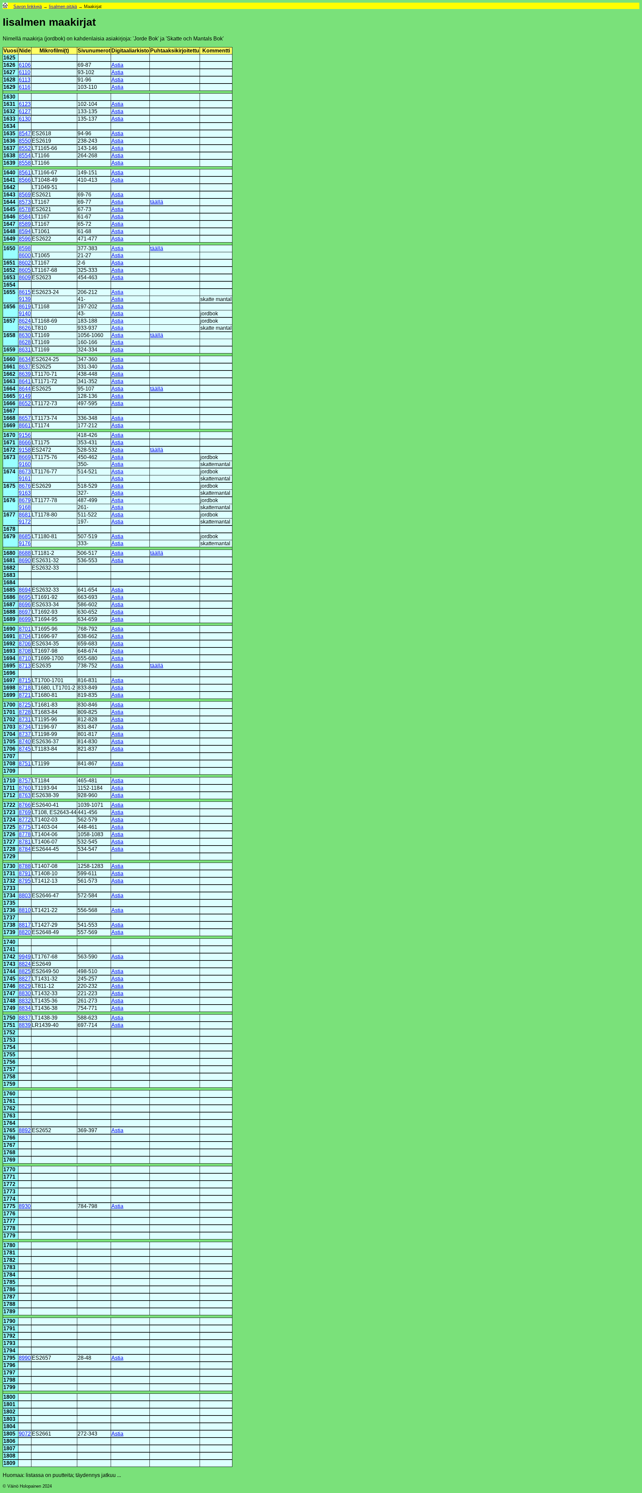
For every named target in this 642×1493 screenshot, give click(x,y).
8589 (25, 224)
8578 (25, 209)
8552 (25, 148)
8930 (25, 1206)
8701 (25, 629)
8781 (25, 842)
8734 (25, 727)
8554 (25, 155)
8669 (25, 457)
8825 (25, 971)
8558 (25, 163)
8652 (25, 403)
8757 (25, 780)
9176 (25, 543)
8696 (25, 604)
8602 (25, 263)
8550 (25, 141)
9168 (25, 507)
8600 (25, 255)
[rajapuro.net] (5, 6)
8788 (25, 866)
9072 (25, 1434)
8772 (25, 820)
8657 (25, 418)
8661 (25, 425)
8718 (25, 688)
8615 (25, 292)
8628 (25, 342)
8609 (25, 277)
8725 (25, 705)
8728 (25, 712)
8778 (25, 834)
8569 (25, 194)
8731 (25, 719)
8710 (25, 658)
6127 (25, 111)
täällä (156, 202)
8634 (25, 359)
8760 (25, 788)
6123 (25, 104)
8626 (25, 328)
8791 (25, 873)
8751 (25, 763)
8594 (25, 231)
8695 (25, 597)
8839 (25, 1025)
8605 (25, 270)
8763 (25, 795)
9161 (25, 478)
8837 (25, 1018)
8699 (25, 619)
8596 (25, 239)
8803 (25, 895)
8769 (25, 812)
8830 (25, 993)
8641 (25, 381)
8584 (25, 216)
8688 (25, 553)
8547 (25, 133)
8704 (25, 636)
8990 (25, 1358)
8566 (25, 180)
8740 (25, 741)
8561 (25, 172)
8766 (25, 805)
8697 (25, 612)
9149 (25, 396)
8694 (25, 590)
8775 (25, 827)
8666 (25, 442)
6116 (24, 87)
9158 (25, 450)
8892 (25, 1130)
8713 (25, 665)
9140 (25, 313)
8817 (25, 925)
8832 (25, 1001)
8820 (25, 932)
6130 (25, 119)
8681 (25, 514)
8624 (25, 321)
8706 (25, 643)
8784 (25, 849)
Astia (117, 65)
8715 (25, 680)
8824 (25, 964)
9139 (25, 299)
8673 (25, 471)
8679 (25, 500)
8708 (25, 651)
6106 (25, 65)
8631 (25, 349)
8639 (25, 374)
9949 (25, 956)
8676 (25, 486)
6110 (24, 72)
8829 (25, 986)
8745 (25, 749)
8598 (25, 248)
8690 (25, 560)
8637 (25, 366)
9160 (25, 464)
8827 (25, 979)
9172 (25, 522)
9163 (25, 493)
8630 (25, 335)
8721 (25, 695)
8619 (25, 306)
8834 (25, 1008)
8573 (25, 202)
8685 (25, 536)
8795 (25, 881)
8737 (25, 734)
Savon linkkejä (27, 6)
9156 (25, 435)
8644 (25, 389)
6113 (24, 80)
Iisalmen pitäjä (63, 6)
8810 (25, 910)
